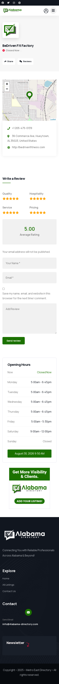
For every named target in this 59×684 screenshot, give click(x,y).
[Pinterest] (19, 3)
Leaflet (53, 119)
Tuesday (13, 392)
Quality (7, 193)
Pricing (34, 207)
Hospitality (36, 193)
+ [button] (7, 84)
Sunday (12, 441)
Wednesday (15, 402)
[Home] (12, 11)
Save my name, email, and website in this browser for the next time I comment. (26, 296)
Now (10, 372)
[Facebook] (3, 3)
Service (7, 207)
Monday (12, 382)
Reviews (27, 61)
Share (10, 61)
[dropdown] (53, 10)
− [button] (7, 89)
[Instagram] (14, 3)
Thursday (13, 411)
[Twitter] (8, 3)
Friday (11, 421)
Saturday (13, 431)
